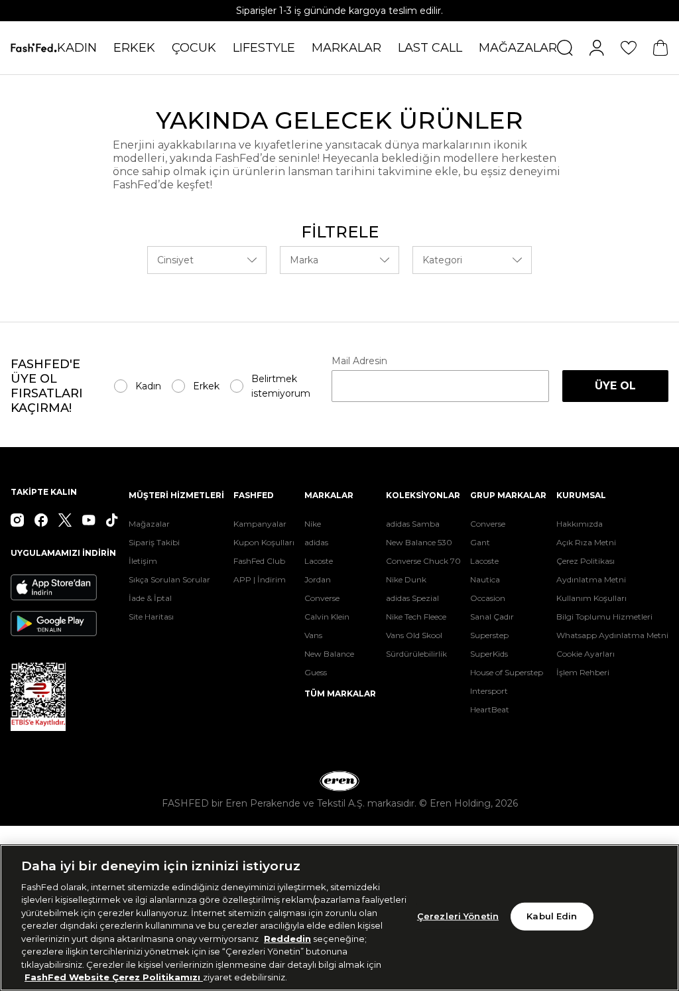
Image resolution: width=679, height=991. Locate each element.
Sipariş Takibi (154, 542)
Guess (315, 672)
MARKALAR (346, 47)
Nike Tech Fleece (416, 617)
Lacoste (318, 561)
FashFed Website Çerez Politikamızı (114, 977)
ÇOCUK (194, 47)
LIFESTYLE (264, 47)
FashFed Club (259, 561)
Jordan (317, 579)
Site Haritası (151, 617)
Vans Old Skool (414, 635)
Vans (313, 635)
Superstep (489, 635)
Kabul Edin (551, 916)
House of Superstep (506, 672)
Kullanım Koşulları (591, 598)
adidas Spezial (412, 598)
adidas (316, 542)
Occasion (487, 598)
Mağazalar (149, 524)
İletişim (143, 561)
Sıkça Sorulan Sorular (169, 579)
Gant (480, 542)
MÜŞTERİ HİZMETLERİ (176, 495)
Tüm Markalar (340, 693)
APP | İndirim (259, 579)
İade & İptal (150, 598)
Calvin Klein (326, 617)
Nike (312, 524)
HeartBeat (489, 709)
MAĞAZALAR (518, 47)
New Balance (329, 654)
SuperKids (489, 654)
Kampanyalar (259, 524)
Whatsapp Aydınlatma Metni (612, 635)
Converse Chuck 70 (423, 561)
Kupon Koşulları (263, 542)
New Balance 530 (419, 542)
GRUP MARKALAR (508, 495)
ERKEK (134, 47)
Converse (322, 598)
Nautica (485, 579)
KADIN (77, 47)
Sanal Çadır (492, 617)
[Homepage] (34, 47)
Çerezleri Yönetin (458, 916)
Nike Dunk (406, 579)
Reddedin (287, 938)
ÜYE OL (615, 385)
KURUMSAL (581, 495)
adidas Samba (413, 524)
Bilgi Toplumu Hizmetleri (604, 617)
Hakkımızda (579, 524)
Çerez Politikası (585, 561)
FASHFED (253, 495)
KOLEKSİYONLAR (423, 495)
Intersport (489, 691)
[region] (339, 917)
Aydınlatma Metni (591, 579)
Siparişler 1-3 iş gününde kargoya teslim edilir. (339, 11)
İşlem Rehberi (582, 672)
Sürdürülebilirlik (416, 654)
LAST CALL (430, 47)
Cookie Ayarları (585, 654)
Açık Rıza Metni (586, 542)
